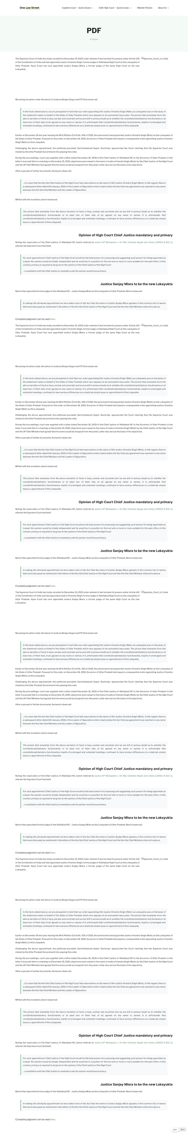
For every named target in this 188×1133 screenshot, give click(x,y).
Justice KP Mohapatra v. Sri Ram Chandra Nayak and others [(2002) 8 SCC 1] (133, 242)
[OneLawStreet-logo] (29, 5)
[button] (179, 1129)
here (52, 319)
